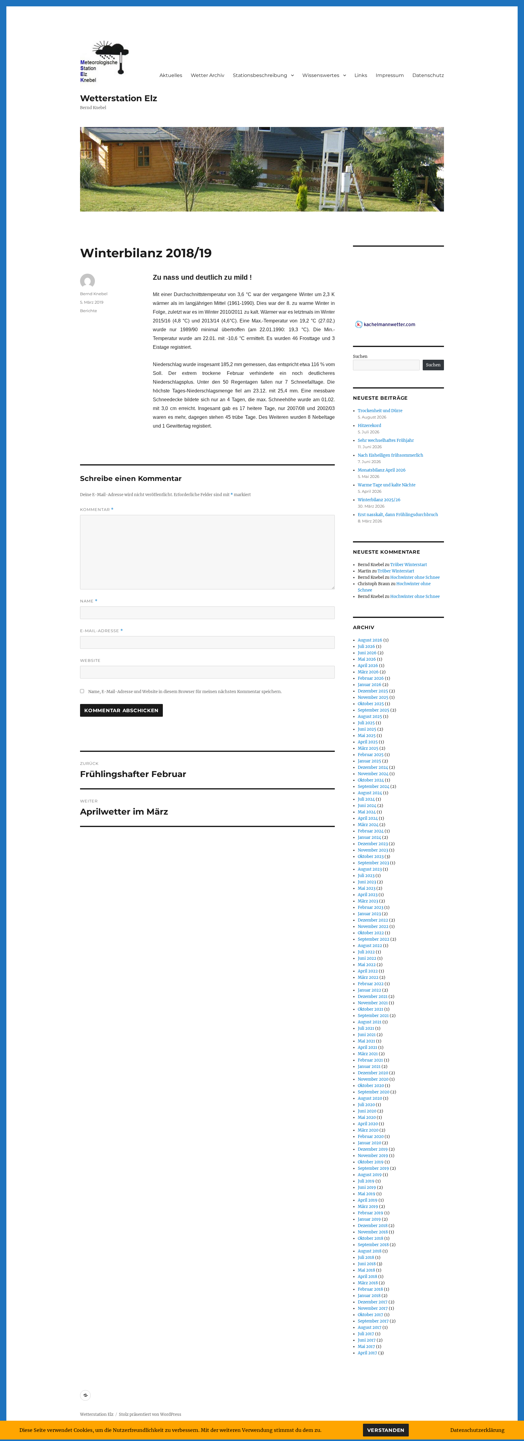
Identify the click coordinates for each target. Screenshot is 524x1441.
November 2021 (373, 1003)
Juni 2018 (367, 1263)
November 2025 (373, 697)
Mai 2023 (366, 888)
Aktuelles (171, 75)
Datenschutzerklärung (477, 1430)
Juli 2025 (366, 723)
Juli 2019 (366, 1181)
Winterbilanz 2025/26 (379, 499)
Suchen (360, 356)
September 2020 (373, 1092)
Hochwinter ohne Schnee (415, 577)
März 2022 (368, 977)
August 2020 (370, 1098)
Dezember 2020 (373, 1073)
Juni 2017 (367, 1340)
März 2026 (368, 672)
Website (90, 660)
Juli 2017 (366, 1333)
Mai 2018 (366, 1270)
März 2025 (368, 748)
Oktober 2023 (371, 856)
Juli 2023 (366, 875)
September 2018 (373, 1244)
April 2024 (368, 818)
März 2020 (368, 1130)
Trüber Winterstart (408, 564)
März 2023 (368, 901)
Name (89, 601)
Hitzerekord (369, 425)
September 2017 (373, 1321)
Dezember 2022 (373, 920)
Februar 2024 (371, 831)
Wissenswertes (320, 75)
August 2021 (369, 1022)
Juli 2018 (366, 1257)
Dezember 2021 (373, 996)
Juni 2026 (367, 652)
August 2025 (370, 716)
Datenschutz (428, 75)
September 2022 (373, 939)
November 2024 (373, 773)
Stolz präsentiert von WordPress (150, 1414)
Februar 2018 (370, 1289)
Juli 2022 (366, 952)
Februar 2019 (370, 1213)
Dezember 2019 (373, 1149)
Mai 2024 (367, 812)
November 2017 (373, 1308)
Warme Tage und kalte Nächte (386, 485)
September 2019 (373, 1168)
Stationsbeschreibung (260, 75)
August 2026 (370, 640)
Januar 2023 (369, 913)
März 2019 (368, 1206)
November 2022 (373, 926)
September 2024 (373, 786)
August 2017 (369, 1327)
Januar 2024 (369, 837)
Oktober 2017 (370, 1314)
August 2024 (370, 793)
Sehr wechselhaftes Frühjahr (386, 440)
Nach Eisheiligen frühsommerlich (390, 455)
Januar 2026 (369, 684)
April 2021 (367, 1047)
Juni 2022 (367, 958)
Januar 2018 (369, 1295)
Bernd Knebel (94, 293)
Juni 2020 (367, 1111)
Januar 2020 (369, 1143)
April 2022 (368, 971)
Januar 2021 (369, 1066)
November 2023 (373, 850)
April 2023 (368, 894)
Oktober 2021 (370, 1009)
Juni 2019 (367, 1187)
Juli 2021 (366, 1028)
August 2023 (370, 869)
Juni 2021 (367, 1034)
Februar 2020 (371, 1136)
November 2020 (373, 1079)
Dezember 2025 (373, 691)
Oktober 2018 (370, 1238)
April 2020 (368, 1123)
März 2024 (368, 824)
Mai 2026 (367, 659)
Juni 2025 (367, 729)
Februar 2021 (370, 1060)
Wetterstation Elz (118, 98)
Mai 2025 (367, 735)
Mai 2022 (367, 964)
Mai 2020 (367, 1117)
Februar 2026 (371, 678)
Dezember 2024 (373, 767)
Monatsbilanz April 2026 (382, 470)
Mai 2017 (366, 1346)
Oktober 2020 (371, 1085)
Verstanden (386, 1430)
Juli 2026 (366, 646)
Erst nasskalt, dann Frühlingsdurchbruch (398, 514)
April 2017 (367, 1353)
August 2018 (369, 1251)
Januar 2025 (369, 761)
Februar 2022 (371, 983)
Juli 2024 (366, 799)
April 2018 (367, 1276)
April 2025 (368, 742)
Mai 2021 (366, 1041)
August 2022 (370, 945)
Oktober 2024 (371, 780)
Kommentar (97, 509)
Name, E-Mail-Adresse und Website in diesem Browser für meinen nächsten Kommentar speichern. (185, 691)
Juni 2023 (367, 882)
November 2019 (373, 1155)
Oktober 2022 (371, 933)
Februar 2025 (371, 754)
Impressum (390, 75)
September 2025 (373, 710)
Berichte (88, 310)
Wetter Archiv (207, 75)
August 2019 (370, 1174)
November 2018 (373, 1232)
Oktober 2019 (371, 1162)
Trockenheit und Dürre (380, 410)
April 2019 (368, 1200)
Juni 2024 (367, 805)
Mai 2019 (366, 1193)
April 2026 (368, 665)
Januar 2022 (369, 990)
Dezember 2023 (373, 843)
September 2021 (373, 1015)
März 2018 (368, 1283)
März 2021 (368, 1053)
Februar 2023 (370, 907)
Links (360, 75)
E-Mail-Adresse (101, 630)
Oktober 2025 (371, 703)
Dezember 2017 (373, 1302)
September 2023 (373, 863)
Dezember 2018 (373, 1225)
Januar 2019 (369, 1219)
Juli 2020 (366, 1104)
